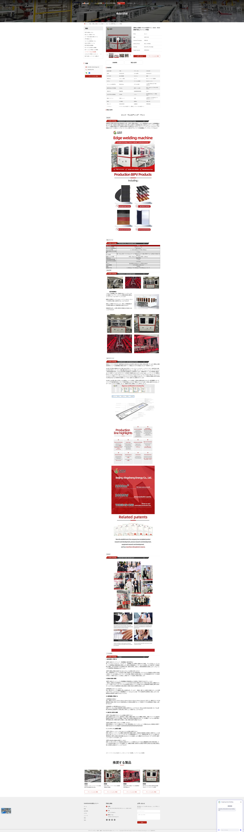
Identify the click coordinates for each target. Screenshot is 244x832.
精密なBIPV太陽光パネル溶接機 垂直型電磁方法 (131, 786)
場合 (85, 817)
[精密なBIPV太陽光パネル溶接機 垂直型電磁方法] (131, 775)
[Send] (241, 830)
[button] (86, 779)
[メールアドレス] (89, 73)
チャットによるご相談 (120, 3)
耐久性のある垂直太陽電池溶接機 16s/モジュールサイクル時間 (150, 786)
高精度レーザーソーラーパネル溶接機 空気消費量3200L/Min (93, 786)
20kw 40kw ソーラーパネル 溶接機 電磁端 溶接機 (112, 786)
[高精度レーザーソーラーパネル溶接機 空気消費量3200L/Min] (93, 775)
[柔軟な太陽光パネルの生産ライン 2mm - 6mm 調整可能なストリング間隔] (118, 39)
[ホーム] (85, 3)
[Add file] (219, 830)
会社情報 (100, 3)
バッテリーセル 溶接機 (139, 752)
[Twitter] (107, 820)
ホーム (96, 3)
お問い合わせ (140, 56)
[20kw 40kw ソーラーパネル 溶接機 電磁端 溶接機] (112, 775)
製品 (104, 3)
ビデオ (111, 3)
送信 (114, 3)
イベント (107, 3)
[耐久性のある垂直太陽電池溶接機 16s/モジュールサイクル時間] (151, 775)
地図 (101, 830)
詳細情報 (115, 62)
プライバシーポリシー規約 (93, 830)
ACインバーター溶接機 (128, 752)
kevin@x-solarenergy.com (93, 67)
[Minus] (241, 802)
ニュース (86, 815)
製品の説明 (134, 62)
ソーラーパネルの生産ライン (115, 752)
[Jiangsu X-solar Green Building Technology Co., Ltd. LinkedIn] (115, 820)
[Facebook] (109, 820)
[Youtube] (112, 820)
